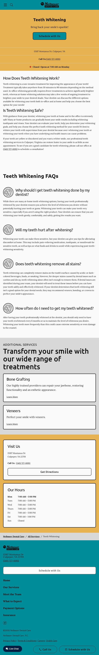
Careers (41, 640)
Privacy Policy (9, 640)
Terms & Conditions (27, 640)
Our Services (11, 587)
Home (6, 580)
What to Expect (12, 601)
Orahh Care (51, 640)
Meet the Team (12, 594)
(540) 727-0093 (53, 59)
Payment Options (13, 608)
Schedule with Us (49, 36)
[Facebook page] (5, 623)
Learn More (12, 397)
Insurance (9, 615)
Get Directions (49, 471)
